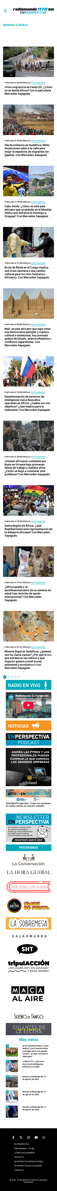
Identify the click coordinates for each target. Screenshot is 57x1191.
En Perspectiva (38, 82)
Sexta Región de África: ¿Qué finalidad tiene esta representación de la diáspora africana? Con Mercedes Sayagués (28, 530)
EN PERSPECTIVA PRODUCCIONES (28, 1161)
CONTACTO (19, 1170)
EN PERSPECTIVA (21, 1144)
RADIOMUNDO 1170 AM (24, 1149)
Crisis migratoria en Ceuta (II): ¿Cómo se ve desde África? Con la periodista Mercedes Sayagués (28, 90)
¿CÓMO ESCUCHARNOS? (24, 1153)
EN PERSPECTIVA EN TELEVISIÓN (28, 1166)
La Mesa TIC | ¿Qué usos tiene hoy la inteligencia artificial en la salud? (33, 1064)
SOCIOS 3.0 (19, 1157)
